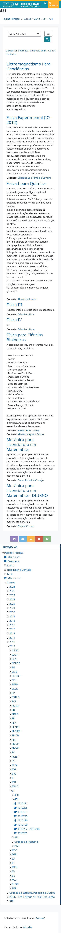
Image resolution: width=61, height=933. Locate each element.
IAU (14, 773)
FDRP (15, 714)
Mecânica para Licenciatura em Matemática (21, 444)
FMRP (15, 744)
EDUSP (16, 663)
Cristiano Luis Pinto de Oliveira (34, 177)
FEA (14, 722)
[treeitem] (30, 727)
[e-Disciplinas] (22, 4)
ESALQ (16, 697)
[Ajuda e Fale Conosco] (47, 539)
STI (11, 901)
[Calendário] (31, 539)
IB (13, 778)
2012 (37, 18)
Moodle (27, 927)
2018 (12, 620)
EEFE (14, 671)
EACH (15, 654)
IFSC (14, 850)
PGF (16, 846)
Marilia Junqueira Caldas (31, 434)
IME (14, 854)
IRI (13, 875)
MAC (14, 880)
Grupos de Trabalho (26, 841)
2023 (12, 599)
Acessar (53, 5)
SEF (14, 888)
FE (13, 718)
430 (16, 795)
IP (13, 863)
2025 (12, 591)
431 (51, 18)
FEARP (15, 727)
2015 (12, 633)
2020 (12, 612)
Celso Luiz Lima (26, 314)
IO (13, 858)
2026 (12, 586)
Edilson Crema (25, 526)
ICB (14, 782)
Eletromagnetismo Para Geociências (28, 66)
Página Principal (11, 18)
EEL (14, 680)
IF (44, 18)
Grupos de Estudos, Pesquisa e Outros (32, 892)
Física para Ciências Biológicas (25, 337)
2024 (12, 595)
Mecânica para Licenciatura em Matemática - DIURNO (27, 490)
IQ (13, 871)
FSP (14, 761)
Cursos (27, 18)
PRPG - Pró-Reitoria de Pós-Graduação (32, 897)
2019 (12, 616)
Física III (14, 304)
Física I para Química (26, 183)
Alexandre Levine (27, 299)
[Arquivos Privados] (39, 539)
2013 (12, 642)
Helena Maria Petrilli (29, 430)
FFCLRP (16, 731)
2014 (12, 637)
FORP (15, 756)
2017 (12, 625)
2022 (12, 603)
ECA (14, 659)
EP (13, 693)
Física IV (14, 319)
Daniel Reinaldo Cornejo (31, 480)
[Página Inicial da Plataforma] (14, 539)
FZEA (15, 765)
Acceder (40, 917)
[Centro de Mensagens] (23, 539)
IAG (14, 769)
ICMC (15, 786)
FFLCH (15, 735)
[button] (45, 4)
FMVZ (15, 748)
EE (13, 667)
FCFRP (15, 705)
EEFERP (16, 676)
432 (16, 837)
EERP (15, 684)
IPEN (15, 867)
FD (13, 710)
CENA (15, 650)
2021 (12, 608)
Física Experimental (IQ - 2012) (29, 120)
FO (13, 752)
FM (13, 739)
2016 (12, 629)
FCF (14, 701)
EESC (15, 688)
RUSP (15, 884)
